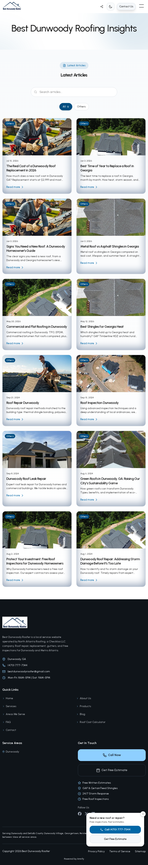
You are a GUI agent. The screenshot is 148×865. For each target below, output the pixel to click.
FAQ (8, 722)
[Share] (101, 6)
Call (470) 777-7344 (117, 829)
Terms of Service (119, 851)
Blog (82, 714)
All (66, 106)
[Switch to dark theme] (110, 6)
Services (11, 706)
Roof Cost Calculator (92, 722)
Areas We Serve (15, 714)
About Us (85, 698)
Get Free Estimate (114, 770)
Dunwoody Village (53, 833)
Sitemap (140, 851)
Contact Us (126, 6)
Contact (11, 730)
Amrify (80, 858)
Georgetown (71, 833)
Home (12, 25)
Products (85, 706)
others (81, 106)
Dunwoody (12, 751)
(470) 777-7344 (17, 665)
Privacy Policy (96, 851)
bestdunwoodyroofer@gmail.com (29, 671)
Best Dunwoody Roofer (36, 851)
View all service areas (24, 837)
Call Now (114, 755)
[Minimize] (143, 814)
